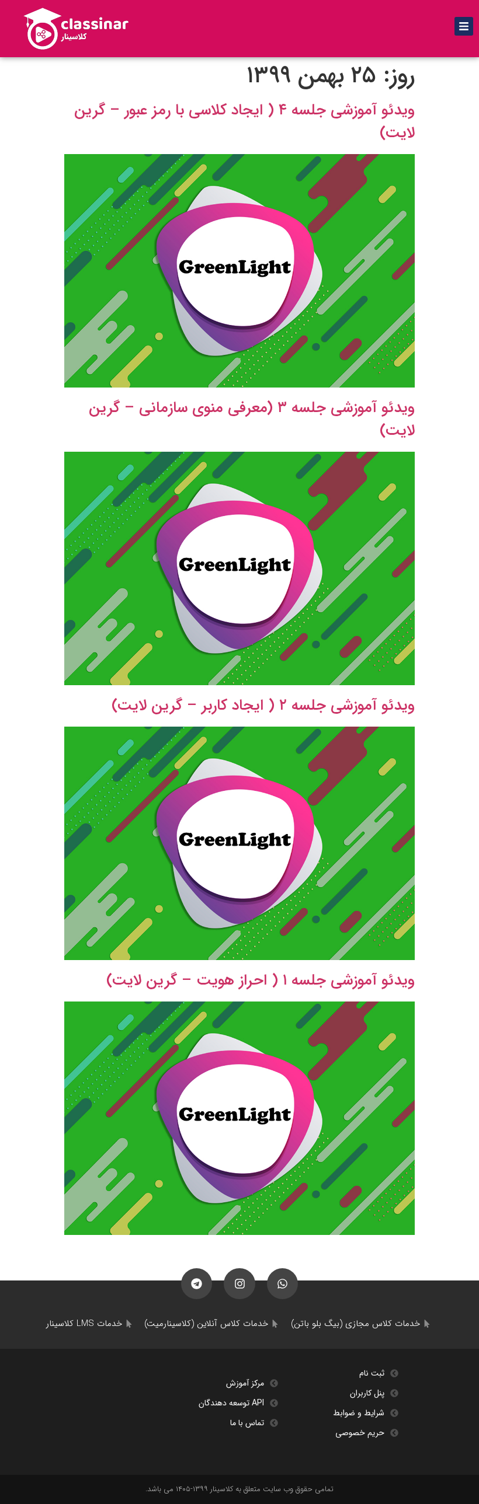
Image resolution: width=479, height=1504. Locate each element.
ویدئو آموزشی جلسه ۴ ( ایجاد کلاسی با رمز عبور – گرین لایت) (244, 122)
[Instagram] (239, 1283)
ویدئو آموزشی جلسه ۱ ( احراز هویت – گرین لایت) (260, 981)
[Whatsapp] (282, 1283)
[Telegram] (196, 1283)
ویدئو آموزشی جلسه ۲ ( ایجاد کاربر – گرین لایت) (263, 706)
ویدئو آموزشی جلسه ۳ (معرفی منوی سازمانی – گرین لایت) (252, 419)
